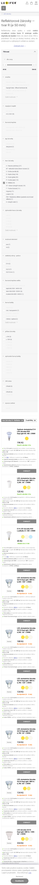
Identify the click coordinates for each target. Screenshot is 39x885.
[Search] (3, 8)
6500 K (30, 537)
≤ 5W (8, 336)
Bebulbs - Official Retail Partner (15, 82)
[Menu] (36, 3)
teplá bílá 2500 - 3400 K (13, 288)
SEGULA (9, 93)
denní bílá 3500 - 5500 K (14, 291)
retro (8, 152)
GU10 (8, 269)
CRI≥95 (9, 395)
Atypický (9, 191)
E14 (8, 263)
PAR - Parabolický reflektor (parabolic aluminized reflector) (19, 198)
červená (9, 361)
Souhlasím (19, 881)
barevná (9, 307)
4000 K (27, 537)
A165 (8, 224)
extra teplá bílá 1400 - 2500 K (15, 127)
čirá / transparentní (12, 310)
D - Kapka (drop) (12, 174)
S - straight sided (11, 202)
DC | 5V (9, 111)
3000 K (29, 487)
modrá (8, 364)
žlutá (8, 370)
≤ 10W (8, 339)
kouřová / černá (11, 316)
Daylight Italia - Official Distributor (16, 88)
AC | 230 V (10, 114)
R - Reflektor (10, 183)
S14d (8, 266)
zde (29, 873)
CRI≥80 (9, 386)
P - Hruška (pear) (12, 180)
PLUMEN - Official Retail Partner (16, 90)
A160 (8, 221)
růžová (8, 373)
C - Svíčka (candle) (12, 171)
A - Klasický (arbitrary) (13, 166)
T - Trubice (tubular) (13, 188)
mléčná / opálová (11, 319)
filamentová (10, 149)
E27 (8, 261)
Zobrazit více (19, 46)
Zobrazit (26, 471)
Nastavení (19, 876)
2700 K (27, 438)
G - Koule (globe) (12, 177)
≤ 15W (8, 342)
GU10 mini (10, 272)
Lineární (9, 194)
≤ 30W (8, 348)
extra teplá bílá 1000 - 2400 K (15, 285)
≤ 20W (8, 345)
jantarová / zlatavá (12, 313)
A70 (8, 218)
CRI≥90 (9, 392)
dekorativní (10, 144)
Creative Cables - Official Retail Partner (17, 85)
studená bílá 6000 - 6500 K (14, 294)
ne (7, 247)
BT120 (9, 227)
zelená (8, 367)
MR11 (15, 508)
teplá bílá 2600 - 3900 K (13, 130)
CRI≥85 (9, 389)
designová (9, 146)
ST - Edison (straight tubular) (15, 185)
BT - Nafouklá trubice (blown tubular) (17, 168)
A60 (8, 215)
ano (8, 244)
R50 (7, 457)
